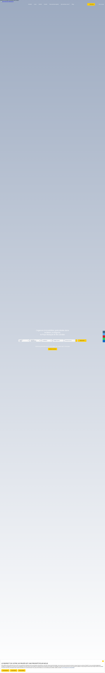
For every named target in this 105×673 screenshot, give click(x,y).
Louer (35, 4)
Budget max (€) (57, 340)
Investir (45, 4)
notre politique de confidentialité (68, 667)
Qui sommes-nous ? (65, 4)
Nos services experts (54, 4)
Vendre (40, 4)
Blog (73, 4)
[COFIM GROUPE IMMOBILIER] (8, 4)
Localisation (44, 340)
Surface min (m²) (68, 340)
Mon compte (101, 4)
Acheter (30, 4)
